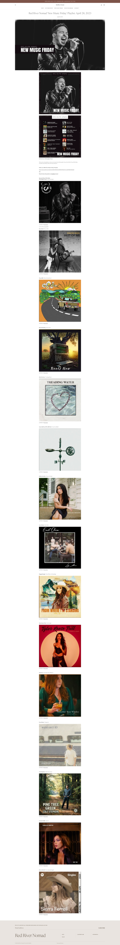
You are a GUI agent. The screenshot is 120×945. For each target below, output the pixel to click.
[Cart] (104, 5)
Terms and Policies (60, 943)
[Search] (15, 5)
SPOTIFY (46, 224)
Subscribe (101, 928)
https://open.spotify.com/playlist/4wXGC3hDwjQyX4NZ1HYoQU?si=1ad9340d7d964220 (56, 169)
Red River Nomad (21, 943)
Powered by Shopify (27, 943)
